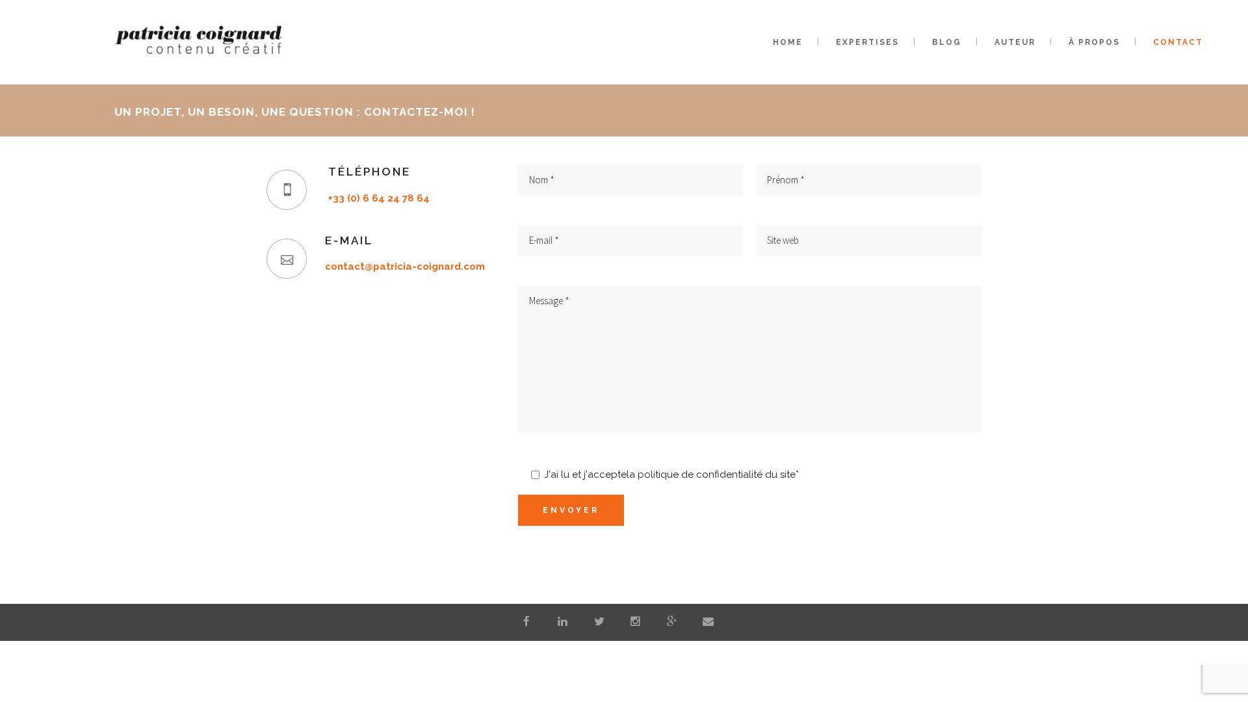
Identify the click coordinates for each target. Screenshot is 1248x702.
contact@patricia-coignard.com (405, 266)
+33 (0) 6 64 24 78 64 (379, 198)
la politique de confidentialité (694, 474)
